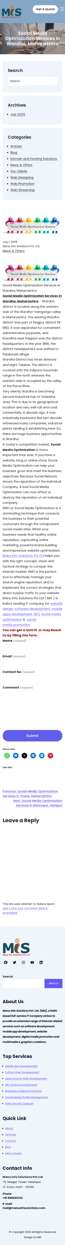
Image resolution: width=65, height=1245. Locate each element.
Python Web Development (22, 1072)
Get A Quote (45, 9)
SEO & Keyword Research (21, 1085)
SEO (37, 614)
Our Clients (18, 171)
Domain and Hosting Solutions (33, 159)
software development (32, 609)
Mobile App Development (21, 1066)
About (9, 1128)
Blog (13, 152)
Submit (32, 735)
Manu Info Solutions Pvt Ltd (23, 556)
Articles (16, 146)
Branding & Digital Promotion (23, 1091)
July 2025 (17, 114)
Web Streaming (22, 190)
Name (14, 640)
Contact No (19, 672)
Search (8, 977)
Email (14, 656)
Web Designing (21, 177)
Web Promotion (22, 183)
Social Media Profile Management (26, 1097)
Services (10, 1134)
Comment (18, 687)
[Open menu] (62, 9)
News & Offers (21, 165)
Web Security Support (19, 1103)
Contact (10, 1141)
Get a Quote (13, 1153)
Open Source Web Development (26, 1078)
